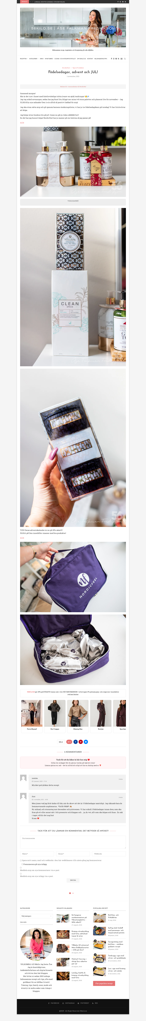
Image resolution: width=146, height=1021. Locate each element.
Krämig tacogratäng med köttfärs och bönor (52, 2)
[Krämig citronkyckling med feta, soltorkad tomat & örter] (63, 934)
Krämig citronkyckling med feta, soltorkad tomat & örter (80, 934)
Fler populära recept (104, 983)
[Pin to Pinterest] (81, 742)
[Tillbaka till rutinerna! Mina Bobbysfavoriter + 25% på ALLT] (63, 948)
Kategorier (33, 58)
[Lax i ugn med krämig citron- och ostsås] (99, 971)
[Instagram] (120, 1)
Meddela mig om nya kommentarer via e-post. (40, 870)
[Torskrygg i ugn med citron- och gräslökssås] (99, 959)
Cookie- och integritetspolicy (65, 58)
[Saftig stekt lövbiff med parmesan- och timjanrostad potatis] (99, 931)
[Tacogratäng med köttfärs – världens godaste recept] (99, 945)
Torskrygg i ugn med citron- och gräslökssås (117, 957)
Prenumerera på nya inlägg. (35, 864)
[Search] (125, 59)
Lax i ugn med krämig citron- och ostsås (116, 970)
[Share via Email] (86, 742)
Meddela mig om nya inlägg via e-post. (36, 876)
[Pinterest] (122, 1)
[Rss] (125, 1)
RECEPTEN (23, 58)
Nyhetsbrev (49, 58)
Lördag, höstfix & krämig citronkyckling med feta (80, 975)
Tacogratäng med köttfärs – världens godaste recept (115, 944)
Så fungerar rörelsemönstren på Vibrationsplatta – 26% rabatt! (79, 918)
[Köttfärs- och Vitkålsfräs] (99, 918)
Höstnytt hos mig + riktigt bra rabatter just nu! (79, 961)
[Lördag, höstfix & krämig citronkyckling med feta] (63, 976)
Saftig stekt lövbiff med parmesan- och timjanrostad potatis (116, 930)
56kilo (37, 964)
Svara (121, 779)
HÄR (22, 123)
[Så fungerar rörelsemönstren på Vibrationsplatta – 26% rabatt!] (63, 918)
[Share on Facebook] (75, 742)
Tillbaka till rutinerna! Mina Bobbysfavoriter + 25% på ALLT (80, 947)
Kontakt (90, 58)
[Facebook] (111, 59)
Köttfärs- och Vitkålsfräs (113, 916)
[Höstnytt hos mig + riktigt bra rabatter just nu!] (63, 962)
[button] (31, 1)
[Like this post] (70, 742)
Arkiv (42, 58)
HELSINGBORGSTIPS (100, 58)
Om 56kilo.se (81, 58)
